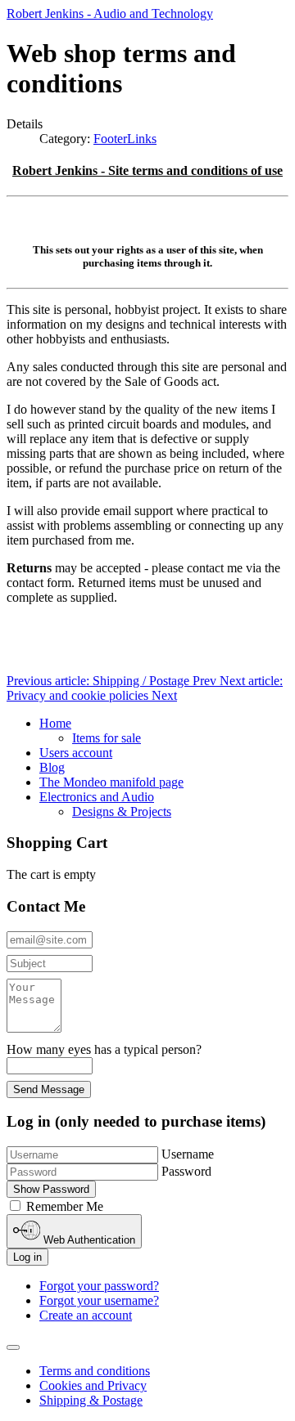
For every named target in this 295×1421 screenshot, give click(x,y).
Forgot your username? (99, 1300)
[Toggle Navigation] (13, 1347)
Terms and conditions (94, 1371)
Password (186, 1171)
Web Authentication (87, 1240)
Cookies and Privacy (93, 1385)
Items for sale (106, 738)
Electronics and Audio (96, 797)
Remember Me (64, 1206)
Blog (52, 767)
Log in (27, 1257)
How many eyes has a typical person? (104, 1049)
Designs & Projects (121, 811)
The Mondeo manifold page (111, 782)
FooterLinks (125, 139)
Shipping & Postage (91, 1400)
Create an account (85, 1315)
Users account (75, 753)
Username (187, 1154)
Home (55, 723)
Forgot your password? (99, 1286)
